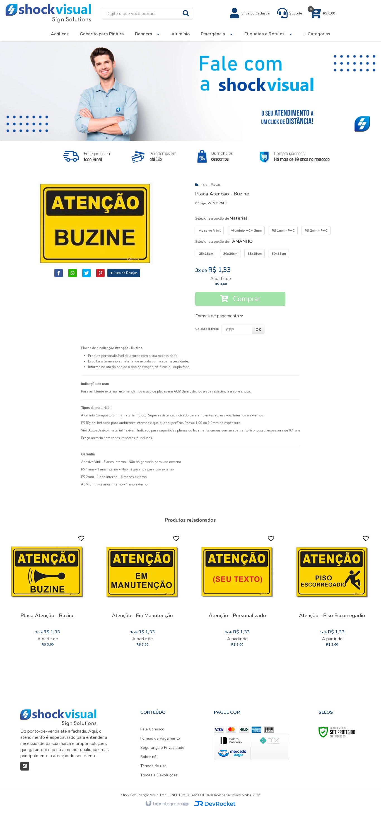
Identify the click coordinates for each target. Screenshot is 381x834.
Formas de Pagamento (160, 738)
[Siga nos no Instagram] (24, 766)
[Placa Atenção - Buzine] (47, 593)
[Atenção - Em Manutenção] (142, 593)
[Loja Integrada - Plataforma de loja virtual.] (167, 804)
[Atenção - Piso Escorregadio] (332, 593)
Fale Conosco (152, 729)
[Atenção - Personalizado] (237, 593)
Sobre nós (149, 756)
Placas (215, 185)
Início (203, 185)
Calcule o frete (207, 329)
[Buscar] (186, 13)
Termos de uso (153, 766)
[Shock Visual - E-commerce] (48, 13)
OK (258, 329)
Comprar (246, 299)
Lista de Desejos (125, 273)
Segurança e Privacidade (162, 747)
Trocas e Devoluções (159, 775)
